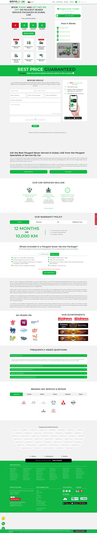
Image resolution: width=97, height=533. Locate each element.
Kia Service (65, 473)
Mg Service (25, 476)
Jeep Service (52, 473)
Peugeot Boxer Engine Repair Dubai (29, 195)
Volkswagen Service (40, 479)
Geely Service (39, 471)
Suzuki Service (13, 479)
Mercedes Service (14, 476)
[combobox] (22, 90)
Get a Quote (68, 171)
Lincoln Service (39, 474)
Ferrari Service (79, 470)
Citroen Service (52, 470)
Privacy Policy (39, 509)
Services (66, 1)
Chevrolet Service (40, 470)
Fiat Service (12, 471)
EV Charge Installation (41, 501)
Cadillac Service (26, 470)
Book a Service (29, 171)
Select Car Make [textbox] (14, 90)
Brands (71, 1)
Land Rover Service (14, 474)
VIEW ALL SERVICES (48, 208)
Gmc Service (52, 471)
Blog (37, 498)
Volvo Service (52, 479)
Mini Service (38, 476)
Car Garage (38, 497)
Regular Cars (54, 254)
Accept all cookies (79, 531)
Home (54, 1)
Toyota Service (26, 479)
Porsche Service (26, 477)
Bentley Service (66, 468)
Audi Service (52, 468)
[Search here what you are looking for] (76, 2)
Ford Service (26, 471)
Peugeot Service (13, 477)
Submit (35, 126)
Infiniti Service (26, 473)
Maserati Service (53, 474)
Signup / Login (83, 1)
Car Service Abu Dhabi (41, 505)
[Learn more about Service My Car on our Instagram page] (69, 491)
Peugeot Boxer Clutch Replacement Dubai (67, 195)
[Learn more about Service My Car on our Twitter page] (64, 491)
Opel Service (78, 476)
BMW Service (79, 468)
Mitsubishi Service (53, 476)
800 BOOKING (15, 499)
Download (38, 500)
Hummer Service (79, 471)
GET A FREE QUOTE (49, 272)
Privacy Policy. (16, 531)
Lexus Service (26, 474)
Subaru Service (79, 477)
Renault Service (39, 477)
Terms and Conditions (40, 508)
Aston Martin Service (40, 468)
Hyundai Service (13, 473)
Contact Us (38, 495)
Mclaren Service (79, 474)
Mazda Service (66, 474)
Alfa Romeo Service (27, 468)
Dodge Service (66, 470)
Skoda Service (66, 477)
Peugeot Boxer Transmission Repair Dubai (48, 196)
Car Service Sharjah (40, 503)
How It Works (59, 1)
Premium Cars (45, 254)
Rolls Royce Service (53, 477)
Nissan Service (66, 476)
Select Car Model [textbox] (41, 90)
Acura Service (13, 468)
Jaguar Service (39, 473)
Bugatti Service (13, 470)
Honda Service (66, 471)
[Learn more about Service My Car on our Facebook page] (67, 491)
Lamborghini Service (80, 473)
